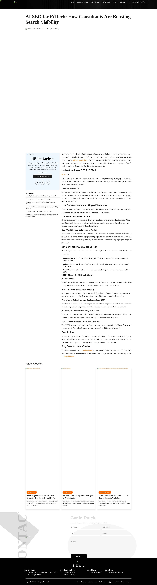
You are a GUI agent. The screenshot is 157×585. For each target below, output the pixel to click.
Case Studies (95, 2)
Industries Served (82, 2)
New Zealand (92, 582)
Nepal (128, 582)
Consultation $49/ (138, 2)
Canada (83, 582)
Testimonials (106, 2)
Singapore (110, 582)
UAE (117, 582)
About (72, 2)
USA (77, 582)
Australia (101, 582)
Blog (115, 2)
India (122, 582)
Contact (122, 2)
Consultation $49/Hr (42, 176)
